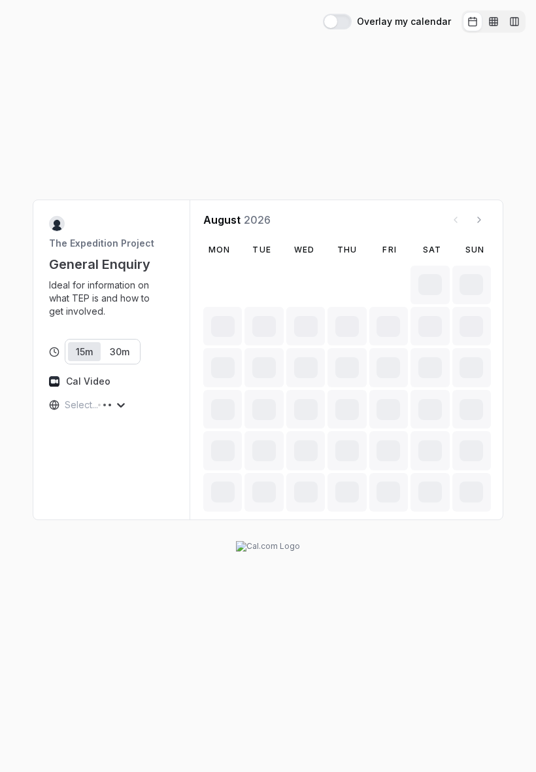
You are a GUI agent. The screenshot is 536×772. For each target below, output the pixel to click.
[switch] (337, 21)
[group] (493, 21)
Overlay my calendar (404, 21)
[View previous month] (455, 220)
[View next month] (479, 220)
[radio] (472, 21)
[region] (112, 298)
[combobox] (66, 405)
